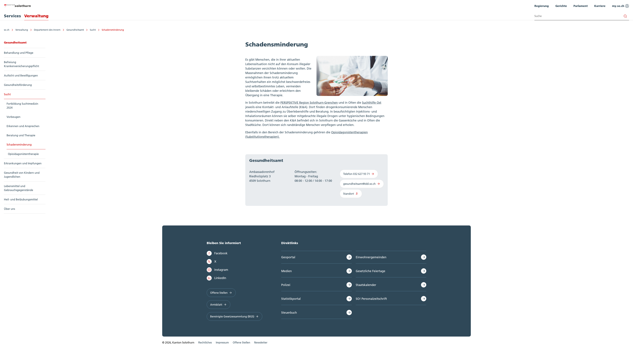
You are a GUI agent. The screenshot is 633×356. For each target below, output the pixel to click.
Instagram (221, 270)
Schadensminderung (113, 29)
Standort (348, 193)
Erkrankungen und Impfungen (23, 163)
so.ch (6, 29)
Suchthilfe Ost (371, 102)
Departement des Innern (47, 29)
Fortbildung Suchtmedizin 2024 (22, 105)
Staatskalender (366, 285)
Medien (286, 271)
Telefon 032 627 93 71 (356, 174)
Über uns (9, 208)
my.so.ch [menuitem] (618, 6)
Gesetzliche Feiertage (370, 271)
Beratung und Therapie (21, 135)
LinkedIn (220, 278)
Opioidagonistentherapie (23, 154)
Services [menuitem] (12, 16)
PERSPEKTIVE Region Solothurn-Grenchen (309, 102)
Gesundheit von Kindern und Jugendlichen (22, 174)
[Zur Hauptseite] (17, 5)
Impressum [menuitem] (222, 342)
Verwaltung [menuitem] (36, 16)
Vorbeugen (13, 117)
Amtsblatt (216, 304)
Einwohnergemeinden (371, 257)
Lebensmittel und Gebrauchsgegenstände (18, 188)
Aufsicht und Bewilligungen (21, 75)
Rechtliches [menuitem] (205, 342)
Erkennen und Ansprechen (23, 126)
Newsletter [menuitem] (260, 342)
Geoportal (288, 257)
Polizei (285, 285)
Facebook (220, 253)
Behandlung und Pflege (18, 52)
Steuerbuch (289, 312)
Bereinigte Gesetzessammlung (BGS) (232, 316)
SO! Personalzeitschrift (371, 299)
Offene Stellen (219, 292)
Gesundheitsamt (75, 29)
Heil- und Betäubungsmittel (21, 199)
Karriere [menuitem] (599, 6)
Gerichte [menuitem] (561, 6)
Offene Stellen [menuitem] (241, 342)
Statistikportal (291, 299)
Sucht (93, 29)
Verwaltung (21, 29)
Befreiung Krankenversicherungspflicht (21, 64)
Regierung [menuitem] (541, 6)
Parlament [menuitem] (580, 6)
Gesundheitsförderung (18, 85)
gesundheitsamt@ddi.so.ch (359, 183)
